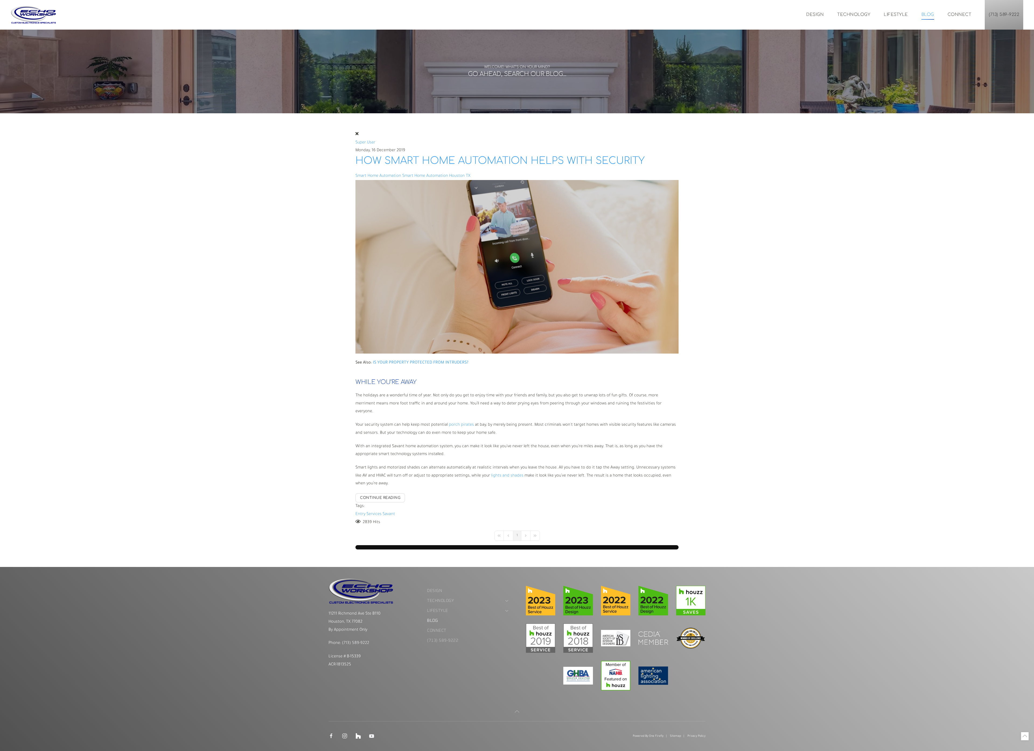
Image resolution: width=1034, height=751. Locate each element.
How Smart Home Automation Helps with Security (500, 160)
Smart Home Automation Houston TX (436, 176)
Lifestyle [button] (896, 14)
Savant (389, 514)
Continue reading (380, 498)
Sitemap (675, 736)
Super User (365, 142)
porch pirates (461, 425)
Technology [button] (853, 14)
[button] (517, 711)
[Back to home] (34, 15)
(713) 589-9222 (1004, 14)
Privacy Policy (696, 736)
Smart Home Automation (378, 176)
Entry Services (368, 514)
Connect (960, 14)
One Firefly (656, 736)
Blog (927, 14)
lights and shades (507, 476)
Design (815, 14)
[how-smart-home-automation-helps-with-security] (517, 267)
